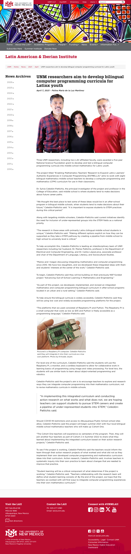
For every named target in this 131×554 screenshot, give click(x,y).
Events (93, 44)
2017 (9, 131)
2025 (9, 88)
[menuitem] (9, 45)
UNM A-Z (52, 2)
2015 (9, 142)
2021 (30, 67)
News (84, 44)
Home (10, 44)
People (61, 44)
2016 (9, 136)
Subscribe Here (14, 49)
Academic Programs (44, 44)
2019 (9, 120)
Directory (74, 2)
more (92, 2)
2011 (9, 164)
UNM (9, 67)
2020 (9, 115)
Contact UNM (113, 540)
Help (84, 2)
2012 (9, 158)
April (36, 67)
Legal (103, 540)
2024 (9, 93)
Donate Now (50, 49)
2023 (9, 98)
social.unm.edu (102, 536)
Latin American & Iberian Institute (41, 56)
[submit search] (123, 2)
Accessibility (93, 540)
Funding (73, 44)
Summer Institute (33, 49)
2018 (9, 126)
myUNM (62, 2)
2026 (9, 82)
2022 (9, 104)
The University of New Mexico (18, 4)
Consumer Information (98, 542)
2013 (9, 153)
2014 (9, 147)
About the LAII (22, 44)
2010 (9, 169)
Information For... (109, 44)
